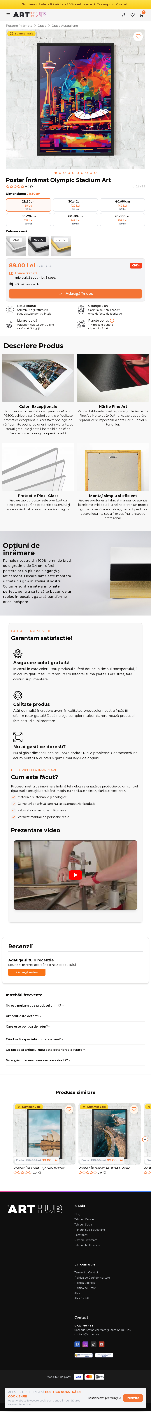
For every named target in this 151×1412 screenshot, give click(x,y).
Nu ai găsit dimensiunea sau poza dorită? (37, 1060)
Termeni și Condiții (86, 1272)
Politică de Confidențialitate (92, 1277)
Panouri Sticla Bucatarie (89, 1229)
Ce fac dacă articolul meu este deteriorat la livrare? (45, 1050)
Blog (77, 1214)
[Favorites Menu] (132, 14)
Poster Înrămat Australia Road (104, 1168)
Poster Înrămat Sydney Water (39, 1168)
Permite (133, 1398)
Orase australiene (65, 25)
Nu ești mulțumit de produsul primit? (33, 1005)
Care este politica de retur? (27, 1026)
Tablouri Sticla (83, 1224)
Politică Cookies (84, 1282)
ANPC (78, 1293)
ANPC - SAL (82, 1298)
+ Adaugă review (27, 972)
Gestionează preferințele (104, 1398)
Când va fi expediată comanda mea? (33, 1039)
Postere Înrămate (19, 25)
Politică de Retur (85, 1288)
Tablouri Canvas (84, 1219)
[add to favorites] (138, 36)
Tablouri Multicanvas (87, 1245)
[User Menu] (123, 14)
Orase (42, 25)
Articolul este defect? (22, 1016)
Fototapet (80, 1235)
